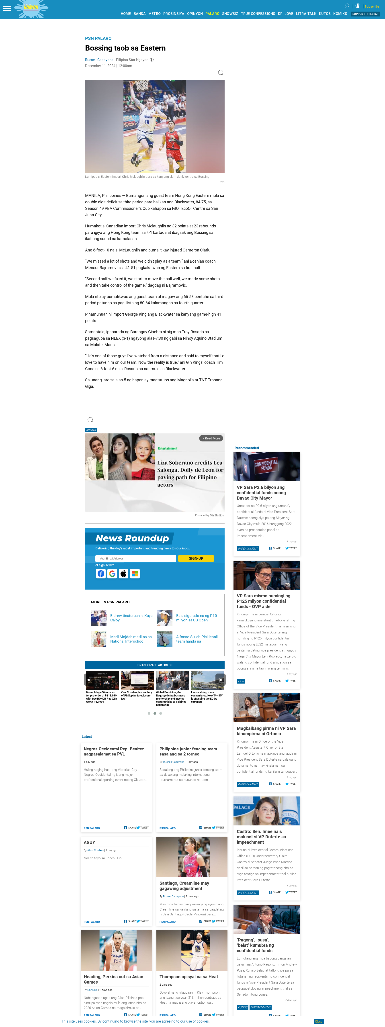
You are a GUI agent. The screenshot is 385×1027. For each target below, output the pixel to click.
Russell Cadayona (99, 60)
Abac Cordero (95, 850)
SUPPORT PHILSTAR (365, 14)
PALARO (212, 14)
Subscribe (372, 6)
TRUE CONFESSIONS (258, 14)
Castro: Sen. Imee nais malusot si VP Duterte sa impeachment (261, 837)
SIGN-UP (196, 558)
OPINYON (195, 14)
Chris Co (92, 990)
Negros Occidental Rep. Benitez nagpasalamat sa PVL (114, 751)
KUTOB (325, 14)
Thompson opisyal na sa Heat (189, 976)
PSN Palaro (98, 38)
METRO (154, 14)
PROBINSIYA (173, 14)
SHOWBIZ (230, 14)
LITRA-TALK (306, 14)
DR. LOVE (285, 14)
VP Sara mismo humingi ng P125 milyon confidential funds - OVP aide (263, 601)
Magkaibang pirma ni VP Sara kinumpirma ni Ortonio (266, 731)
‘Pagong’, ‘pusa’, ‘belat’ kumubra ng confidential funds (255, 945)
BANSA (140, 14)
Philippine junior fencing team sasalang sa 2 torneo (188, 751)
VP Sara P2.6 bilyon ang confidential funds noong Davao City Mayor (261, 493)
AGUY (89, 842)
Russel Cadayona (173, 896)
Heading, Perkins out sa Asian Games (113, 979)
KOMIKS (340, 14)
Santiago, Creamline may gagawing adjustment (184, 885)
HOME (126, 14)
